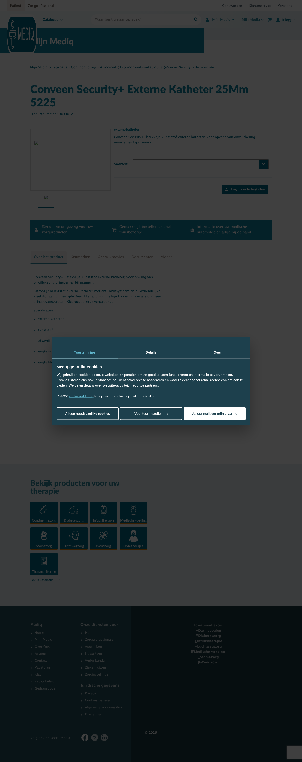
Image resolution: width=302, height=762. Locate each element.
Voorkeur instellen (148, 413)
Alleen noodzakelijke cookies (87, 413)
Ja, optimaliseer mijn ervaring (214, 413)
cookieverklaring (81, 396)
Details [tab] (151, 352)
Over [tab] (217, 352)
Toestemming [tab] (84, 352)
